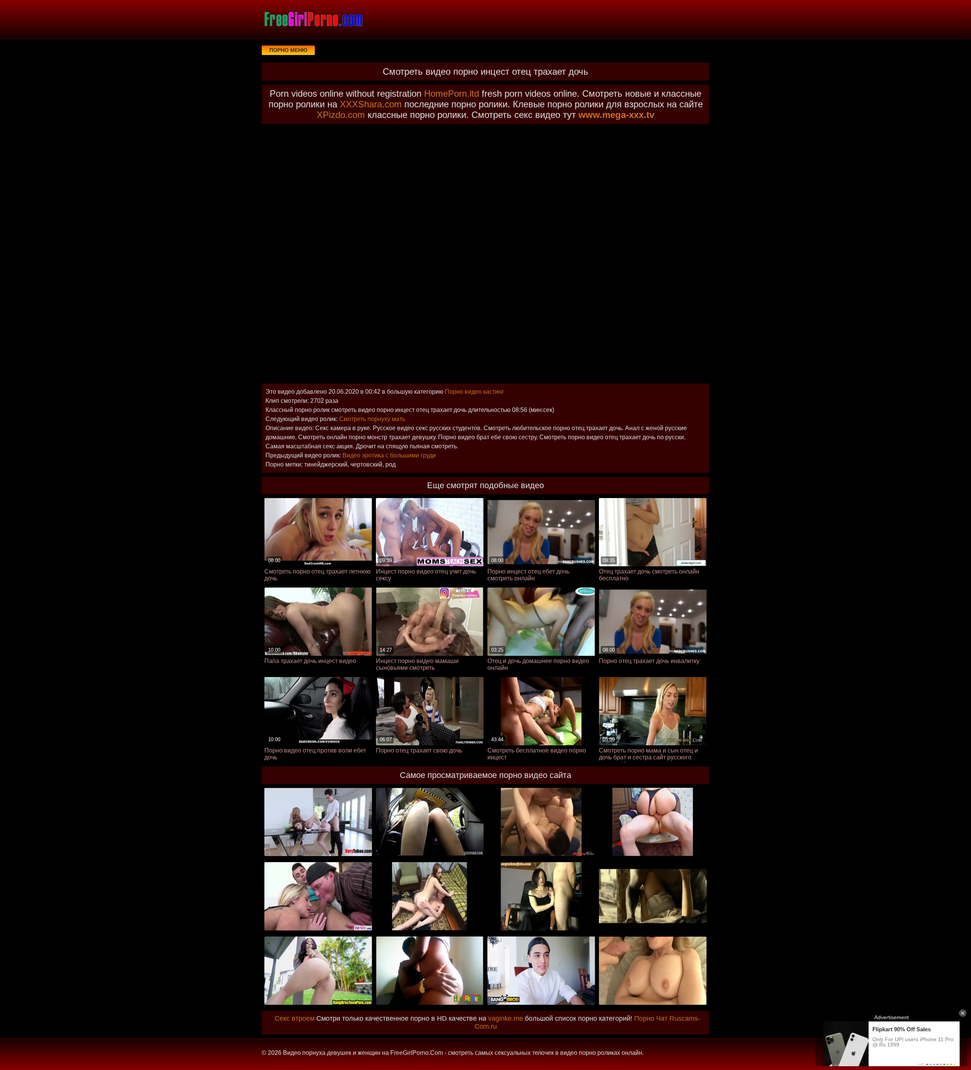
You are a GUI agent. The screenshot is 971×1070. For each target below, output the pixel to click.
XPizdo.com (341, 115)
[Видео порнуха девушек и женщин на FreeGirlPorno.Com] (313, 19)
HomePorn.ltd (451, 93)
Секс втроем (294, 1018)
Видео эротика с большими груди (389, 455)
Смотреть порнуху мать (372, 419)
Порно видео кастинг (474, 391)
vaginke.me (505, 1018)
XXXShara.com (371, 104)
